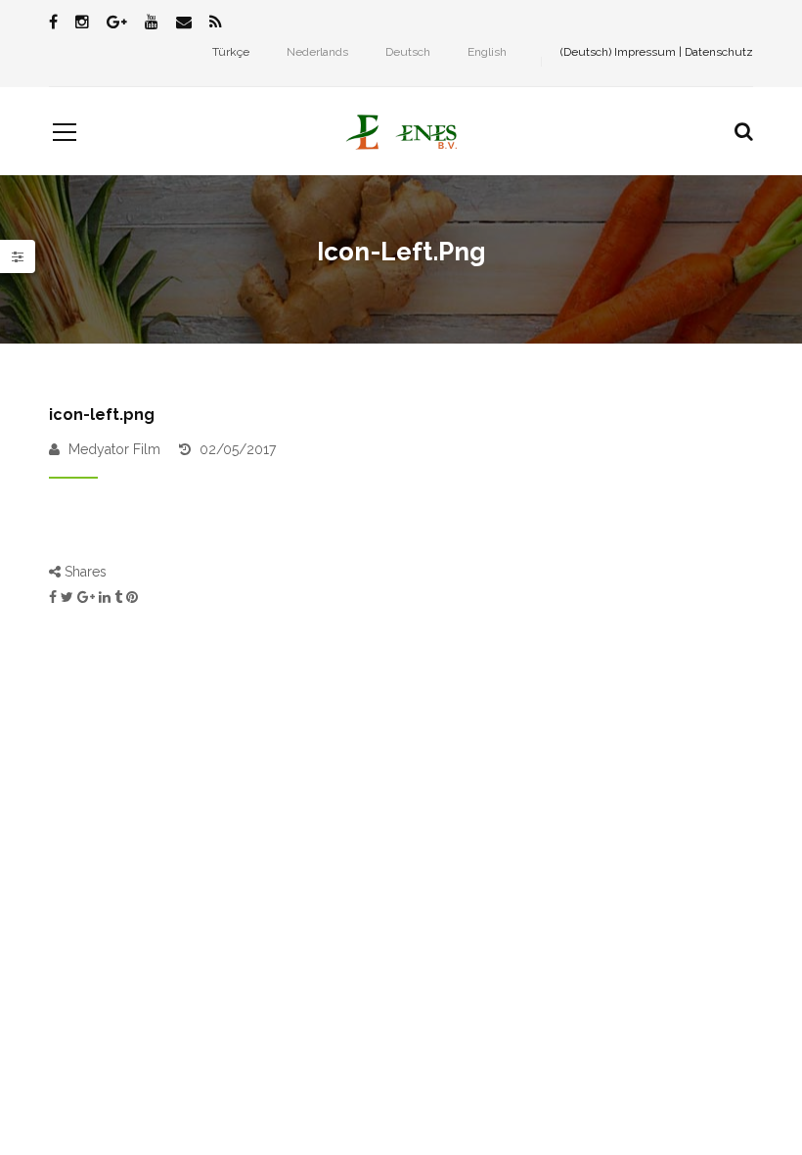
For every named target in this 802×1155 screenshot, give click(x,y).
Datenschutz (719, 52)
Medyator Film (114, 449)
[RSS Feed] (215, 23)
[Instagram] (82, 23)
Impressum (645, 52)
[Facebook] (53, 23)
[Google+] (117, 23)
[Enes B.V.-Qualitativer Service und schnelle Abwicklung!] (400, 131)
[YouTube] (151, 23)
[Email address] (184, 23)
